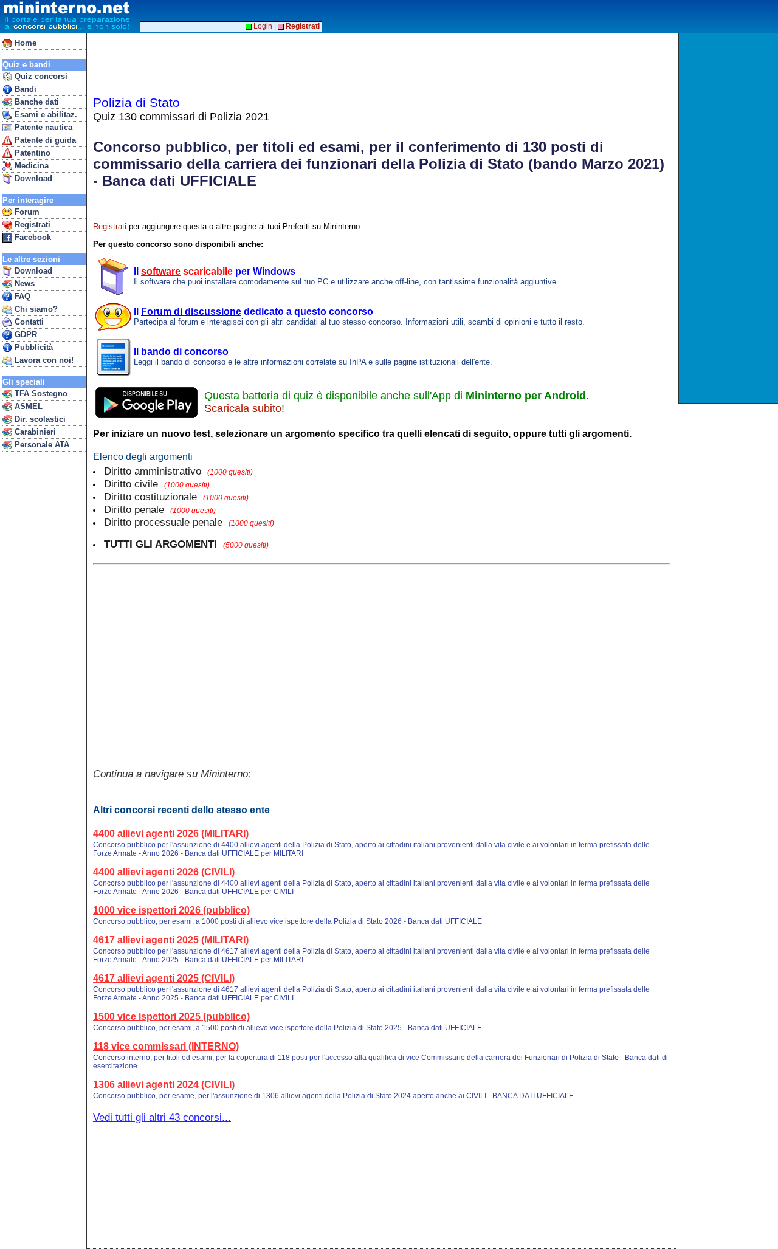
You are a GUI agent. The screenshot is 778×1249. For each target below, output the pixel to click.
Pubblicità (32, 347)
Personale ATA (40, 444)
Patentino (31, 152)
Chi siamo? (35, 309)
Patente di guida (44, 140)
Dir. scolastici (39, 419)
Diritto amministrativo (178, 471)
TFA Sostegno (39, 393)
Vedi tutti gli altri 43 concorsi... (162, 1117)
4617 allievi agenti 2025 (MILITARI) (171, 940)
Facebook (31, 237)
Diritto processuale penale (189, 522)
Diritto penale (160, 509)
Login (262, 26)
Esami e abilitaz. (44, 114)
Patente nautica (42, 127)
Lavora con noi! (43, 360)
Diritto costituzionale (176, 496)
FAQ (21, 296)
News (23, 283)
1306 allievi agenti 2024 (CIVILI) (164, 1084)
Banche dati (35, 101)
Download (32, 178)
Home (24, 42)
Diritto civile (157, 484)
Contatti (28, 321)
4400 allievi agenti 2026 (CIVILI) (164, 872)
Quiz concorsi (39, 76)
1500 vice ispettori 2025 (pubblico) (171, 1016)
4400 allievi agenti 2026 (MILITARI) (171, 833)
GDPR (24, 334)
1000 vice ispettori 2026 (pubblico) (171, 910)
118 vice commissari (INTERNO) (166, 1046)
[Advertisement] (729, 218)
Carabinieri (34, 431)
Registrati (31, 224)
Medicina (30, 165)
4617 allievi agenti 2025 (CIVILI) (164, 978)
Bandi (24, 89)
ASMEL (27, 406)
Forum (26, 211)
